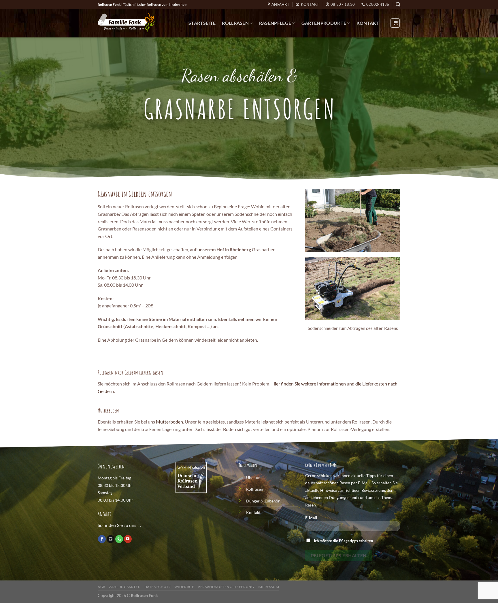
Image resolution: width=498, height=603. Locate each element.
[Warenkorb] (395, 23)
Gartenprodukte (323, 23)
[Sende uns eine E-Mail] (110, 539)
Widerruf (184, 587)
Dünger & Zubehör (263, 500)
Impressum (268, 587)
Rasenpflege (275, 23)
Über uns (254, 477)
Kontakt (367, 23)
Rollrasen (235, 23)
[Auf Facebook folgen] (102, 539)
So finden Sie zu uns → (120, 525)
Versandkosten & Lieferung (226, 587)
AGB (101, 587)
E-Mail (311, 517)
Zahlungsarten (125, 587)
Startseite (202, 23)
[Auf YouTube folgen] (128, 539)
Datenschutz (157, 587)
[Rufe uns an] (119, 539)
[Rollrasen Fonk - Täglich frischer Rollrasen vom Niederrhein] (126, 23)
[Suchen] (398, 4)
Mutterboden (169, 421)
